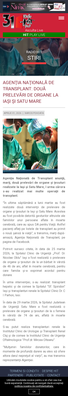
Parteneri (15, 375)
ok (34, 391)
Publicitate (35, 375)
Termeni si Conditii (24, 371)
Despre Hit (50, 371)
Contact (53, 375)
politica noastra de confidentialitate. (34, 386)
